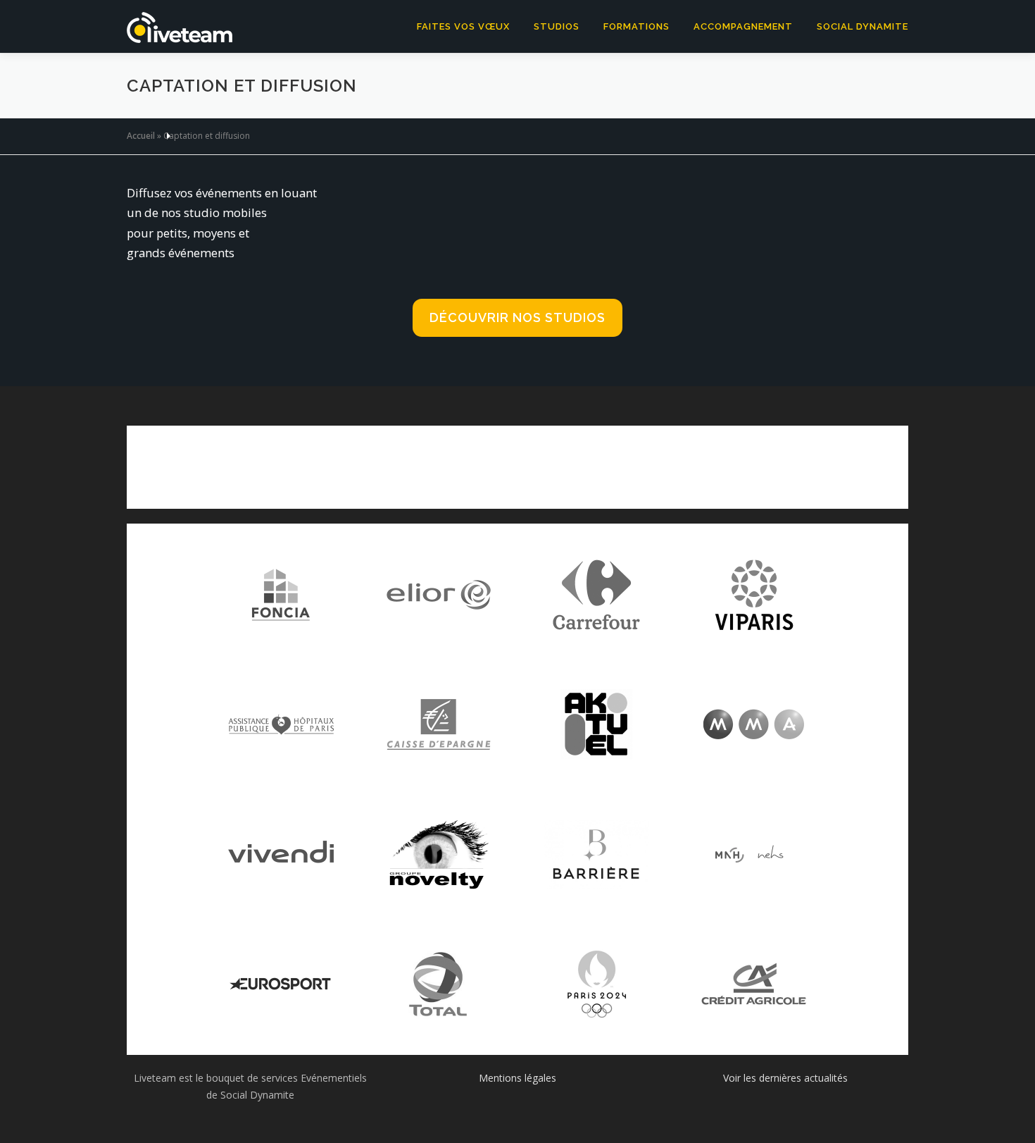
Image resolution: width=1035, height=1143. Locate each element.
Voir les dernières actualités (785, 1078)
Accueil (141, 136)
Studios (556, 26)
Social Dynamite (862, 26)
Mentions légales (517, 1078)
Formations (636, 26)
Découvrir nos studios (517, 317)
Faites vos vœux (463, 26)
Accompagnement (743, 26)
